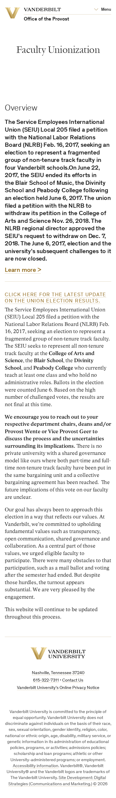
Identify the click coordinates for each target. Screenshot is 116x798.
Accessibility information (35, 766)
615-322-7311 (46, 680)
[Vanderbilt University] (58, 653)
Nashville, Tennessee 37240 (58, 673)
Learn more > (23, 270)
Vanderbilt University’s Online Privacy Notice (58, 688)
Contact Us (72, 680)
